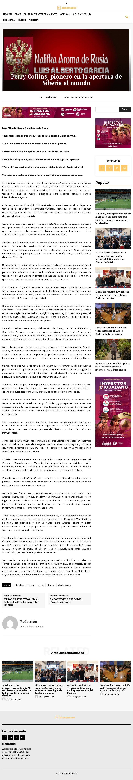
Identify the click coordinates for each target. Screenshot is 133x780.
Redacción (51, 97)
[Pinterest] (117, 168)
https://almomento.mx (31, 626)
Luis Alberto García (24, 585)
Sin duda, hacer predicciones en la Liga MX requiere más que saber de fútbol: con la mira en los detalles (113, 218)
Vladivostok (64, 585)
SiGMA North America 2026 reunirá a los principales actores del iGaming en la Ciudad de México (110, 257)
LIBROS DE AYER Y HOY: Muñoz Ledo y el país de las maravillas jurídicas (22, 602)
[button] (116, 17)
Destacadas (70, 69)
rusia (40, 585)
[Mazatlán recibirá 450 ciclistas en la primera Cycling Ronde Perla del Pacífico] (113, 277)
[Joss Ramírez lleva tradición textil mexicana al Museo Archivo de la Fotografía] (113, 313)
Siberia (50, 585)
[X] (109, 168)
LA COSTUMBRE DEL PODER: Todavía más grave (66, 600)
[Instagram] (10, 737)
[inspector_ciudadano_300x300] (113, 146)
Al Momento (49, 69)
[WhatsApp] (124, 168)
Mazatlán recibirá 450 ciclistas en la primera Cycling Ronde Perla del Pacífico (112, 294)
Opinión (87, 69)
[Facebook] (102, 168)
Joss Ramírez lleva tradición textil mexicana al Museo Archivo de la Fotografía (111, 330)
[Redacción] (10, 624)
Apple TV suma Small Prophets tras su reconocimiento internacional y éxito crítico (112, 366)
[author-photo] (4, 699)
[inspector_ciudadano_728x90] (46, 116)
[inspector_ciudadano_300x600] (113, 446)
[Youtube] (22, 737)
